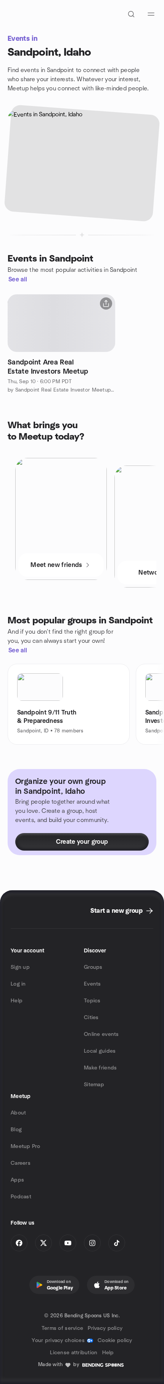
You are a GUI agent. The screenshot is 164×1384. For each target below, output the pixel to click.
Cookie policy (115, 1340)
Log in (18, 984)
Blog (16, 1129)
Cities (91, 1017)
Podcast (21, 1196)
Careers (21, 1163)
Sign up (20, 967)
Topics (92, 1000)
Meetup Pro (25, 1146)
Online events (101, 1034)
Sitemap (94, 1084)
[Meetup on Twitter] (43, 1243)
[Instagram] (92, 1243)
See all (17, 279)
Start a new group (116, 911)
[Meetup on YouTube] (67, 1243)
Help (17, 1000)
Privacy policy (105, 1328)
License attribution (73, 1352)
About (18, 1113)
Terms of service (62, 1328)
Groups (93, 967)
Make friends (100, 1068)
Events (92, 984)
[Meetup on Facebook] (19, 1243)
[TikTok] (116, 1243)
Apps (17, 1180)
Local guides (100, 1051)
